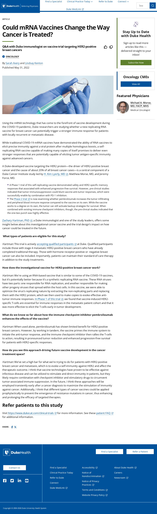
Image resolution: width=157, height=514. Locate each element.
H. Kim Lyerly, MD (54, 174)
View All (136, 84)
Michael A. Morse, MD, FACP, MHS (140, 104)
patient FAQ (103, 413)
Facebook (4, 479)
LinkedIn (19, 479)
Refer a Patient (140, 451)
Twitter (12, 479)
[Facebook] (12, 427)
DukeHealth (17, 452)
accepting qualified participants (55, 244)
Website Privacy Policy (93, 495)
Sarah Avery (12, 63)
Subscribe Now (136, 62)
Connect (122, 1)
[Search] (153, 5)
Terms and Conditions (93, 489)
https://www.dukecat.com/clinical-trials (31, 413)
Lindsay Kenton (34, 63)
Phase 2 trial (20, 198)
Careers (118, 472)
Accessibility (88, 467)
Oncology (12, 56)
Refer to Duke (106, 1)
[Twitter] (15, 427)
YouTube (26, 479)
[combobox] (143, 5)
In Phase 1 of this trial (47, 299)
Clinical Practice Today (78, 1)
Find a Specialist (53, 1)
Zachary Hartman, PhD (15, 220)
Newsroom (119, 477)
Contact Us (14, 467)
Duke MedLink (73, 9)
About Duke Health (124, 467)
